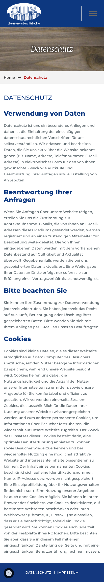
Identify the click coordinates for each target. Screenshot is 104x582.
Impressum (68, 573)
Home (9, 77)
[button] (92, 13)
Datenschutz (38, 573)
